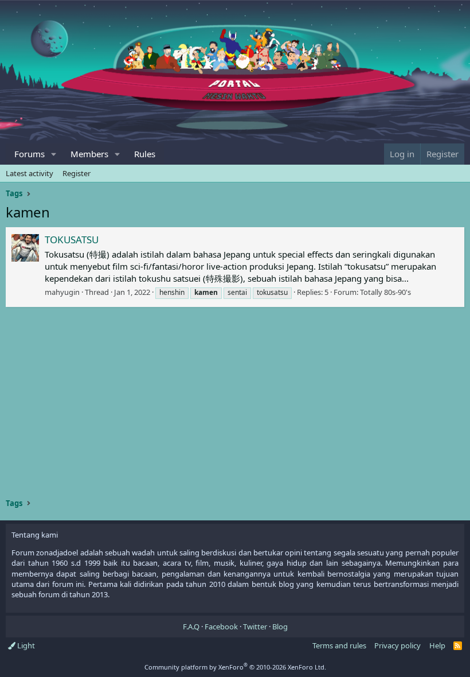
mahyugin (62, 292)
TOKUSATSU (72, 239)
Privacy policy (397, 645)
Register (76, 173)
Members (89, 153)
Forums (29, 153)
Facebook (221, 626)
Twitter (255, 626)
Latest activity (29, 173)
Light (25, 645)
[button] (54, 154)
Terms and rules (339, 645)
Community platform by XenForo (235, 667)
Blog (280, 626)
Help (437, 645)
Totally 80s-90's (385, 292)
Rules (144, 153)
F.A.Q (191, 626)
